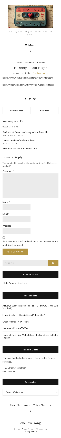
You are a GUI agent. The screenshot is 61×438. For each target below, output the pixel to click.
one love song (30, 423)
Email (6, 213)
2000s (18, 62)
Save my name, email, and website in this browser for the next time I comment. (30, 243)
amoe (27, 405)
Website (7, 225)
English (41, 62)
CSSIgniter (30, 432)
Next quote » (9, 371)
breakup (29, 62)
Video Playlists (42, 405)
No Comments (40, 73)
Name (6, 202)
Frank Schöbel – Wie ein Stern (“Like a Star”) (24, 315)
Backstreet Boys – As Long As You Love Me (25, 132)
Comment (8, 171)
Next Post (44, 111)
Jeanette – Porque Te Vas (15, 328)
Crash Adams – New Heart (15, 321)
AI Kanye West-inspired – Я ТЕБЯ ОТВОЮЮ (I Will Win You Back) (30, 307)
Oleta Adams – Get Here (15, 283)
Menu (31, 45)
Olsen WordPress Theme (29, 429)
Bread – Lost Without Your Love (20, 148)
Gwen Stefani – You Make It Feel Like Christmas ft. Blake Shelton (30, 336)
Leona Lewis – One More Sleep (19, 140)
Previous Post (16, 111)
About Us (15, 405)
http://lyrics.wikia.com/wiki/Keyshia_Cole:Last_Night (28, 84)
